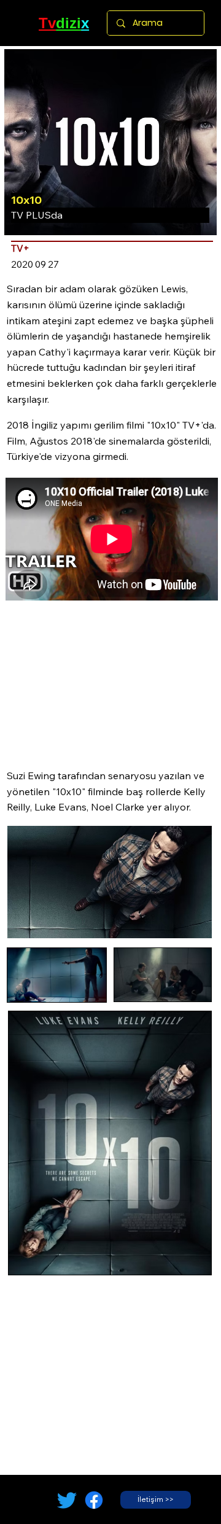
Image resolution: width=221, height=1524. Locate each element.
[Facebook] (94, 1500)
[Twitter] (67, 1500)
